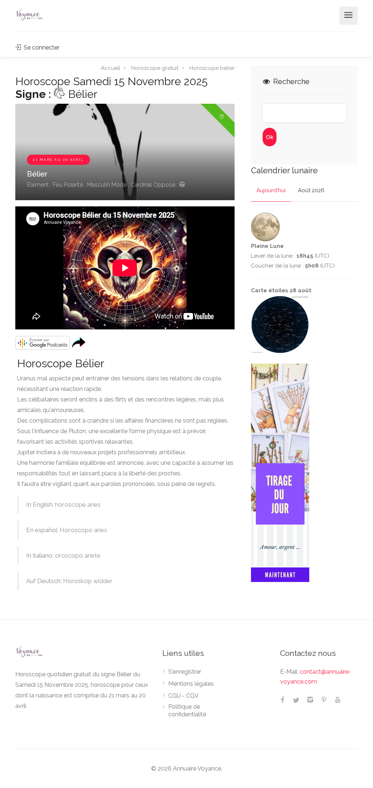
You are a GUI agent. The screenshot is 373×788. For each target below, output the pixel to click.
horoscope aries (78, 504)
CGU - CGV (183, 695)
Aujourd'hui (271, 190)
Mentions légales (191, 683)
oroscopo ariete (78, 555)
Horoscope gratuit (154, 67)
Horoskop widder (88, 581)
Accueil (110, 67)
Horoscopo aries (83, 530)
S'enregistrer (184, 671)
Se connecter (40, 47)
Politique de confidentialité (187, 710)
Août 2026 (311, 190)
